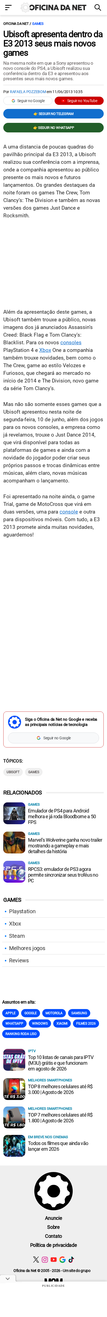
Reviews (19, 960)
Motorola (54, 1013)
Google (30, 1013)
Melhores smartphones (50, 1080)
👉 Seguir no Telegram (53, 114)
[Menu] (9, 8)
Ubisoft (13, 772)
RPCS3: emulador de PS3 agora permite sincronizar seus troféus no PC (63, 874)
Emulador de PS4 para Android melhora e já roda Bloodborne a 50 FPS (62, 816)
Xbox (45, 350)
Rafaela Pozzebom (28, 92)
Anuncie (53, 1218)
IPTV (32, 1051)
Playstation (22, 911)
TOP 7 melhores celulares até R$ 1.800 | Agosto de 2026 (60, 1117)
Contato (53, 1236)
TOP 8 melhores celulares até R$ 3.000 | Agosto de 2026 (60, 1089)
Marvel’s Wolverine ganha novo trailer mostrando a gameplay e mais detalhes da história (65, 845)
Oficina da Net (16, 24)
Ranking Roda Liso (20, 1034)
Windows (40, 1023)
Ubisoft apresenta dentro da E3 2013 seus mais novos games (52, 43)
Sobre (53, 1227)
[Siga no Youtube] (53, 1259)
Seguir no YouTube (82, 101)
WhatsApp (14, 1023)
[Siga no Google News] (62, 1259)
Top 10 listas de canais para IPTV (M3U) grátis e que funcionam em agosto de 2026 (60, 1063)
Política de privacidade (53, 1245)
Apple (10, 1013)
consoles (70, 342)
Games (38, 24)
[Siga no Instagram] (44, 1259)
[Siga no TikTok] (71, 1259)
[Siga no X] (36, 1259)
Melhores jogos (27, 948)
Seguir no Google (31, 101)
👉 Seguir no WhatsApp (53, 128)
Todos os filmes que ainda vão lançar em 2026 (58, 1146)
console (69, 512)
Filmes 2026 (86, 1023)
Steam (17, 936)
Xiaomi (62, 1023)
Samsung (79, 1013)
